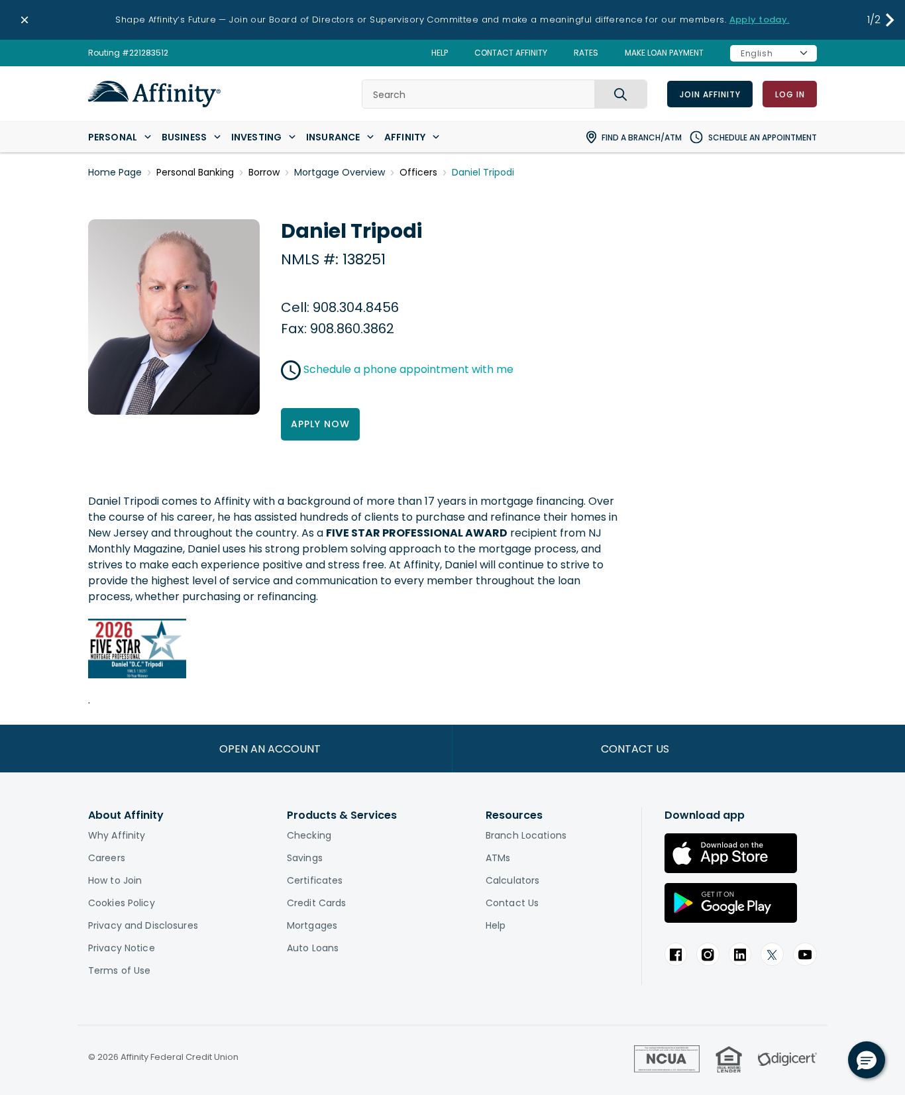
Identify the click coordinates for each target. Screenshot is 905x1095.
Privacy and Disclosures (143, 925)
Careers (106, 857)
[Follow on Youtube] (805, 954)
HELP (439, 53)
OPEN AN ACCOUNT (270, 748)
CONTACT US (635, 748)
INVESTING (256, 137)
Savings (305, 857)
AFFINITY (404, 137)
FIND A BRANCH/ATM (642, 137)
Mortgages (312, 925)
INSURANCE (333, 137)
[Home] (154, 94)
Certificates (315, 880)
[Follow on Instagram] (707, 954)
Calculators (512, 880)
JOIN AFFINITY (709, 94)
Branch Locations (526, 835)
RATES (586, 53)
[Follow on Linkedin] (740, 954)
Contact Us (512, 903)
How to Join (115, 880)
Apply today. (759, 19)
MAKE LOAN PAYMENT (664, 53)
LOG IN (789, 94)
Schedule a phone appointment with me (408, 370)
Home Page (115, 172)
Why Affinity (116, 835)
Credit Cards (316, 903)
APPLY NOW (320, 424)
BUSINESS (184, 137)
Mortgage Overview (339, 172)
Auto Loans (313, 948)
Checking (309, 835)
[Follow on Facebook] (676, 954)
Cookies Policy (121, 903)
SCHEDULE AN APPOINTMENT (762, 137)
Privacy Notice (121, 948)
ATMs (498, 857)
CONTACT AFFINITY (510, 53)
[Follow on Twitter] (772, 954)
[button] (890, 20)
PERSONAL (112, 137)
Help (496, 925)
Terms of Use (119, 970)
